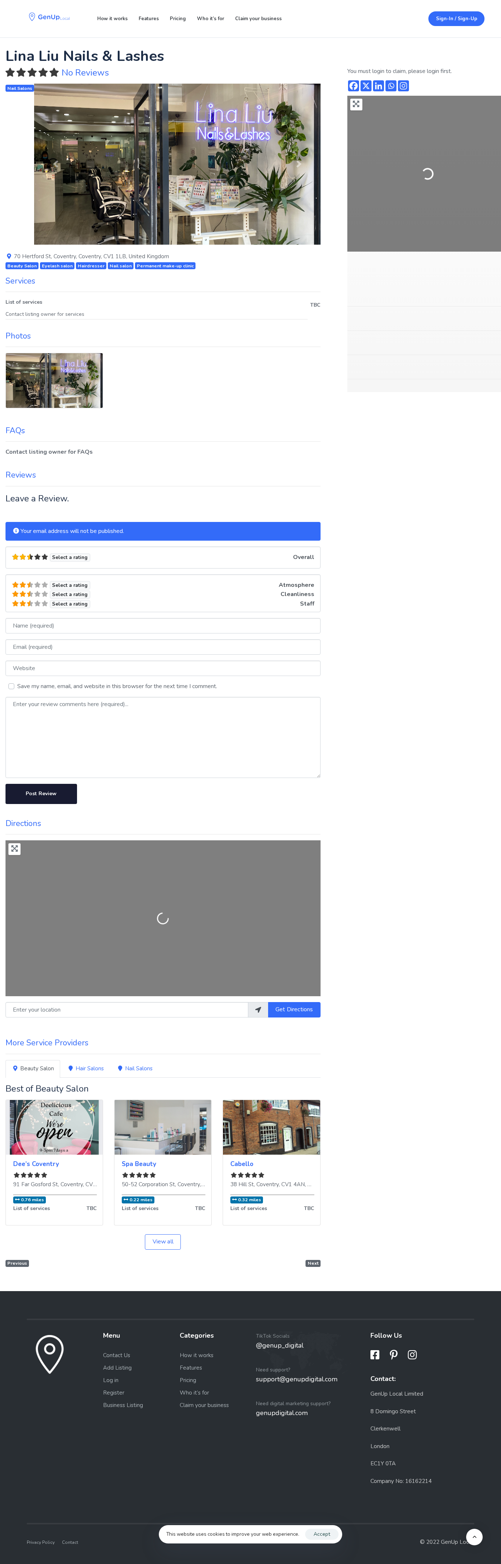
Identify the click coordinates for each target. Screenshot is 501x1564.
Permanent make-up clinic (165, 266)
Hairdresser (91, 266)
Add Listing (117, 1367)
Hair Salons (90, 1068)
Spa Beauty (139, 1164)
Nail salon (121, 266)
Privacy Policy (41, 1542)
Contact (70, 1542)
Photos (18, 335)
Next (313, 1263)
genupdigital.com (282, 1412)
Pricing (178, 18)
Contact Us (116, 1355)
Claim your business (258, 18)
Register (113, 1392)
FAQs (15, 430)
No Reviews (85, 72)
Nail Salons (19, 88)
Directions (23, 823)
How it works (112, 18)
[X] (366, 85)
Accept (322, 1534)
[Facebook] (353, 85)
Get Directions (294, 1009)
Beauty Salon (22, 266)
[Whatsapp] (390, 85)
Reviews (21, 474)
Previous (17, 1263)
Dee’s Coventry (36, 1164)
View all (163, 1242)
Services (20, 280)
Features (149, 18)
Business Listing (123, 1405)
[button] (55, 164)
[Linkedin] (378, 85)
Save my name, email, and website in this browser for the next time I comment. (117, 686)
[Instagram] (403, 85)
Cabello (241, 1164)
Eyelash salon (57, 266)
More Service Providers (47, 1042)
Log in (110, 1380)
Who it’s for (210, 18)
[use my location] (258, 1009)
